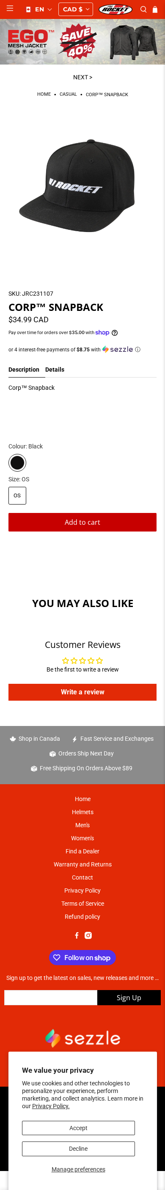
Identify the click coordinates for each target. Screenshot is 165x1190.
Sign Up (129, 997)
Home (44, 94)
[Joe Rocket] (115, 9)
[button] (38, 9)
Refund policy (82, 916)
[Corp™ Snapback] (82, 190)
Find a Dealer (82, 851)
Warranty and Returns (83, 864)
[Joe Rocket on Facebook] (76, 937)
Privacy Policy (82, 890)
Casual (68, 94)
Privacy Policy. (51, 1106)
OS (17, 495)
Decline (78, 1148)
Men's (82, 825)
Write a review (82, 692)
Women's (82, 838)
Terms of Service (82, 903)
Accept (78, 1128)
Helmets (83, 812)
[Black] (17, 463)
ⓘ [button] (137, 349)
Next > (82, 77)
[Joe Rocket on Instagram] (88, 937)
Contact (82, 877)
